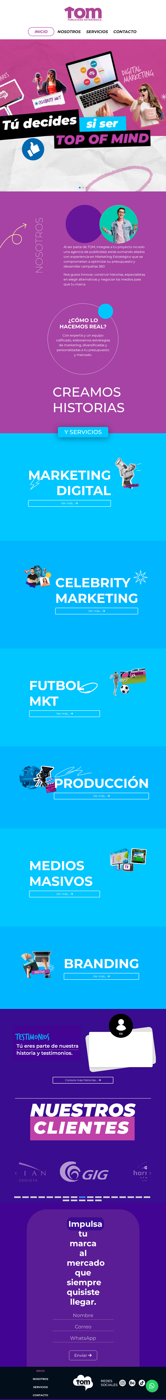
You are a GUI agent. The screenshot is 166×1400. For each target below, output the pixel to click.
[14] (122, 1197)
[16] (139, 1197)
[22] (98, 1200)
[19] (74, 1200)
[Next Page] (150, 1173)
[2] (25, 1197)
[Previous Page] (16, 1173)
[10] (90, 1197)
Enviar (81, 1355)
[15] (131, 1197)
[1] (17, 1197)
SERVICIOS (40, 1387)
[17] (147, 1197)
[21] (90, 1200)
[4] (41, 1197)
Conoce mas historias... (81, 1080)
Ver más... (68, 503)
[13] (114, 1197)
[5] (50, 1197)
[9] (82, 1197)
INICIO (41, 31)
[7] (66, 1197)
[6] (58, 1197)
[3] (33, 1197)
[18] (66, 1200)
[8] (74, 1197)
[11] (98, 1197)
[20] (82, 1200)
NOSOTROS (69, 31)
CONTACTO (124, 31)
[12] (106, 1197)
